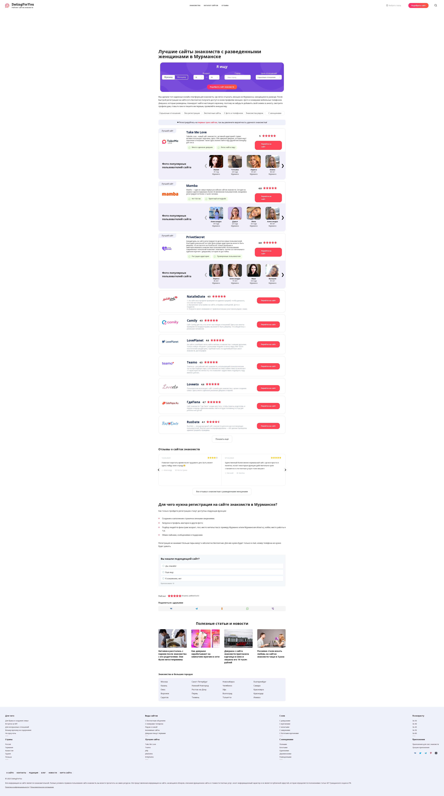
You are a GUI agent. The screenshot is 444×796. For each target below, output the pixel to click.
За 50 (414, 730)
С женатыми (284, 727)
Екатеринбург (260, 681)
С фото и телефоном (233, 113)
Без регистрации (192, 113)
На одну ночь (10, 733)
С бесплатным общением (155, 721)
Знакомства (195, 5)
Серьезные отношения (169, 113)
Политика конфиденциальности (17, 787)
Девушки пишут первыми (155, 733)
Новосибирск (229, 681)
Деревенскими (285, 754)
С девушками (284, 721)
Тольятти (227, 697)
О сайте (10, 773)
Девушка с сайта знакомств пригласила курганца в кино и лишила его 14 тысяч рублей (236, 657)
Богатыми (283, 747)
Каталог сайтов (211, 5)
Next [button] (285, 470)
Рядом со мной (151, 727)
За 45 (414, 727)
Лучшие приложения (420, 747)
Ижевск (257, 697)
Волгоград (227, 693)
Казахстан (9, 750)
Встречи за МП (11, 724)
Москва (164, 681)
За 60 (414, 733)
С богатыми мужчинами (289, 733)
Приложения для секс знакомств (425, 744)
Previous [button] (158, 470)
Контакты (21, 773)
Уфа (224, 689)
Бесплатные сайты (212, 113)
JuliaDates (149, 754)
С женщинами (274, 113)
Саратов (164, 697)
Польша (8, 757)
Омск (163, 689)
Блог (43, 773)
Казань (164, 685)
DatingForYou (23, 4)
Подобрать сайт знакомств (222, 87)
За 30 (414, 721)
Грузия (8, 754)
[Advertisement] (222, 26)
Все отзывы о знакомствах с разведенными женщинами (222, 491)
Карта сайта (66, 773)
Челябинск (227, 685)
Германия (9, 747)
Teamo (148, 747)
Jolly (146, 750)
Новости (53, 773)
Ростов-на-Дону (199, 689)
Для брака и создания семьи (16, 721)
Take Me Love (150, 744)
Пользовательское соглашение (42, 787)
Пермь (195, 693)
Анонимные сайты (152, 730)
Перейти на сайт (266, 145)
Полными (283, 744)
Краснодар (258, 693)
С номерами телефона (154, 724)
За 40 (414, 724)
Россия (8, 744)
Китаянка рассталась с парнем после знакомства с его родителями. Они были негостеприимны (172, 655)
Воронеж (165, 693)
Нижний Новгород (200, 685)
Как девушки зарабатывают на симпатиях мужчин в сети (205, 654)
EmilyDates (149, 757)
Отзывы (225, 5)
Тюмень (195, 697)
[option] (190, 470)
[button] (282, 165)
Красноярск (259, 689)
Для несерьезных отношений (17, 727)
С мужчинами (284, 724)
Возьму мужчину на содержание (18, 730)
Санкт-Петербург (199, 681)
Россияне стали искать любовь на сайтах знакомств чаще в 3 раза (270, 654)
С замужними (284, 730)
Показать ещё (222, 439)
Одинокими (284, 750)
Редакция (33, 773)
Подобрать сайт (418, 5)
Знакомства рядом (254, 113)
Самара (257, 685)
